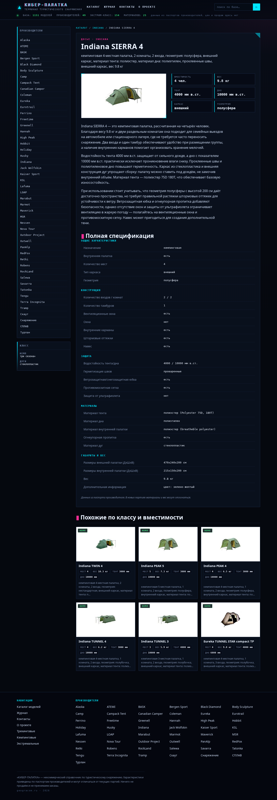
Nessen (25, 222)
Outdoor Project (32, 234)
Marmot (25, 204)
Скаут (24, 314)
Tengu (24, 295)
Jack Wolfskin (30, 168)
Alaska (25, 40)
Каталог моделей (29, 707)
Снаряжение (28, 320)
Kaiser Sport (30, 174)
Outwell (26, 241)
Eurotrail (27, 107)
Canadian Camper (32, 88)
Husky (24, 155)
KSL (22, 180)
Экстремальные (28, 743)
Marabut (26, 198)
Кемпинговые (26, 737)
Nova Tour (27, 228)
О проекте (147, 6)
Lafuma (25, 186)
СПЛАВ (24, 326)
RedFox (25, 253)
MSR (22, 216)
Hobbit (25, 143)
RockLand (26, 271)
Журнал (109, 6)
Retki (24, 259)
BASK (23, 52)
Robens (25, 265)
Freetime (26, 119)
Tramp (24, 308)
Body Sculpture (31, 70)
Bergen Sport (30, 58)
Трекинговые (26, 731)
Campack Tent (30, 82)
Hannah (25, 131)
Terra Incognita (32, 301)
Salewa (25, 277)
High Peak (27, 137)
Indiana (26, 161)
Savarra (26, 283)
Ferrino (26, 113)
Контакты (126, 6)
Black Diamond (30, 64)
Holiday (26, 149)
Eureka (25, 101)
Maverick (26, 210)
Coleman (26, 94)
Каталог (93, 6)
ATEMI (24, 46)
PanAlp (25, 247)
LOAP (23, 192)
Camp (23, 76)
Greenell (26, 125)
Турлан (25, 332)
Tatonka (26, 289)
